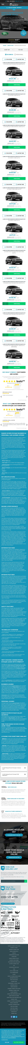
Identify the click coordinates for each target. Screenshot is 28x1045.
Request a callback (8, 903)
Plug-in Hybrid (21, 462)
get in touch (8, 728)
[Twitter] (14, 1017)
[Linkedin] (16, 1017)
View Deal (17, 84)
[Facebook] (12, 1017)
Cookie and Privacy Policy (16, 1036)
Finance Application (14, 857)
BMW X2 (4, 738)
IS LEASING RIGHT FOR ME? (14, 835)
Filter (21, 49)
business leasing (15, 685)
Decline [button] (7, 1042)
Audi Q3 (4, 745)
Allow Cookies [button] (18, 1042)
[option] (14, 396)
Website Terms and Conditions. (8, 1037)
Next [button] (26, 396)
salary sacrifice (11, 717)
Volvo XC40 (5, 753)
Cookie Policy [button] (4, 1039)
